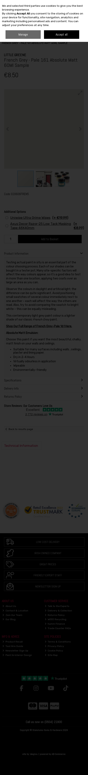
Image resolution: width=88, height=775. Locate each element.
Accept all (62, 34)
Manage (23, 34)
